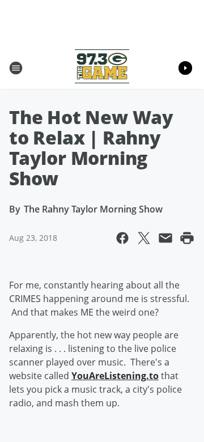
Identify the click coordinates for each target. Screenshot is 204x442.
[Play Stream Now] (185, 68)
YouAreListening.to (115, 375)
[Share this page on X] (144, 238)
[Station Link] (102, 67)
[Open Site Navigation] (16, 68)
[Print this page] (187, 238)
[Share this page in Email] (165, 238)
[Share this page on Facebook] (122, 238)
